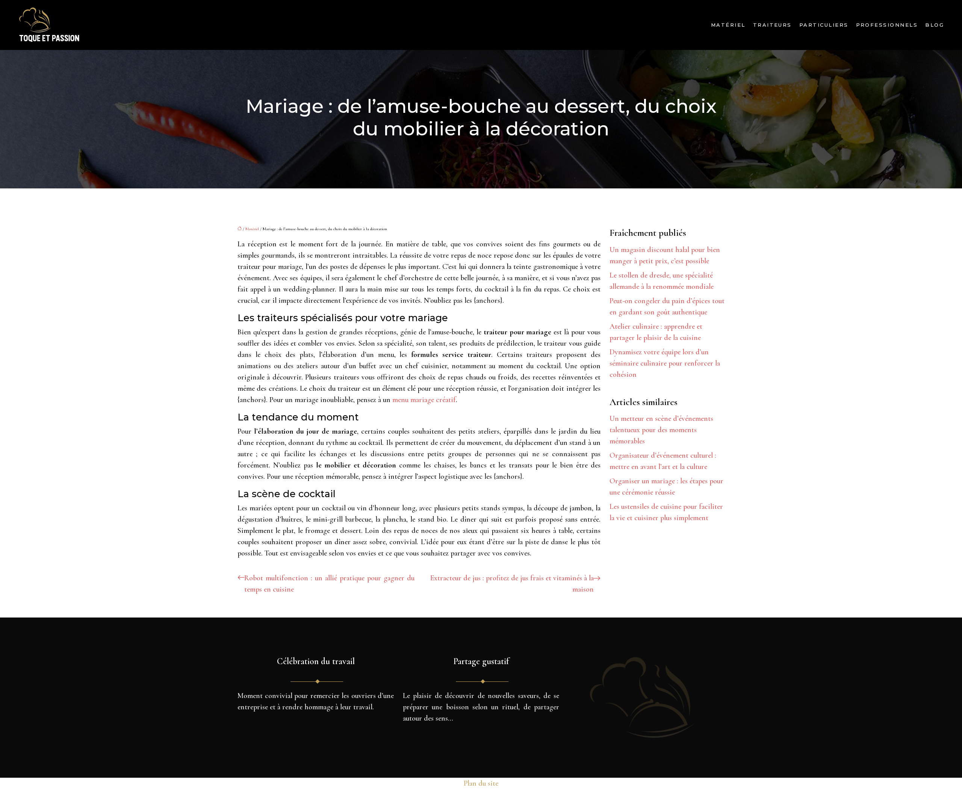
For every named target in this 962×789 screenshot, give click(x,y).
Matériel (728, 25)
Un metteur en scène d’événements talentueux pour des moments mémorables (661, 430)
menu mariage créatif (424, 399)
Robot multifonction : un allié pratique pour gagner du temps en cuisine (329, 584)
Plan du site (481, 783)
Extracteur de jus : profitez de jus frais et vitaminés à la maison (512, 584)
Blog (934, 25)
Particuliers (824, 25)
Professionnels (887, 25)
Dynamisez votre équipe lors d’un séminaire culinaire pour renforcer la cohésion (665, 363)
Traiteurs (772, 25)
